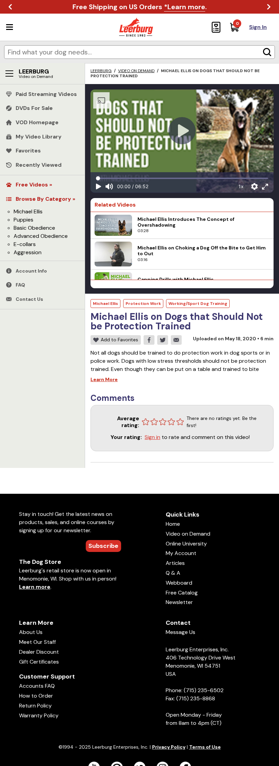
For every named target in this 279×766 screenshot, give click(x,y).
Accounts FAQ (37, 685)
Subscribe (103, 546)
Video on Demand (136, 71)
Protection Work (143, 303)
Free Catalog (182, 592)
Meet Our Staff (37, 642)
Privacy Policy (168, 747)
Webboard (179, 582)
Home (173, 523)
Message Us (180, 632)
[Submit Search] (267, 52)
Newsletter (179, 602)
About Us (31, 632)
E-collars (25, 244)
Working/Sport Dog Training (197, 303)
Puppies (23, 219)
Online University (186, 543)
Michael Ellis (28, 211)
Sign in (152, 437)
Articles (175, 563)
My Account (181, 553)
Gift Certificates (39, 661)
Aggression (28, 252)
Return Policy (35, 705)
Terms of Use (205, 747)
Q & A (173, 572)
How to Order (36, 695)
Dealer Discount (39, 651)
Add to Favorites (119, 340)
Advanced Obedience (41, 236)
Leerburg (101, 71)
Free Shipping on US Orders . (139, 6)
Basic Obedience (34, 227)
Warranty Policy (39, 715)
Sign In (258, 27)
